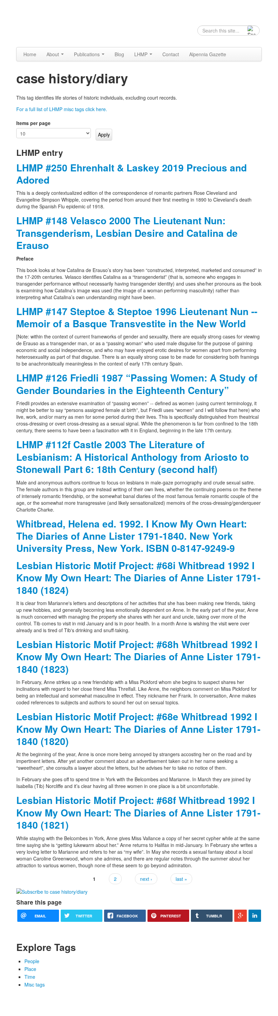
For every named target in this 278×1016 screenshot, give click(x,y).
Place (30, 969)
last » (181, 878)
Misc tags (34, 984)
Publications (87, 54)
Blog (119, 54)
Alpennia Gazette (207, 54)
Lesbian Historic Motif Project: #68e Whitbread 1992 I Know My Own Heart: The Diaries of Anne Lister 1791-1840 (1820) (138, 728)
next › (146, 878)
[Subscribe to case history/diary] (51, 891)
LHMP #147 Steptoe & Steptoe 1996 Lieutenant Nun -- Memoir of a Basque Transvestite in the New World (136, 317)
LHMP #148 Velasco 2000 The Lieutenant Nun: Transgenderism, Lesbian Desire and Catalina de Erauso (127, 232)
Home (29, 54)
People (31, 961)
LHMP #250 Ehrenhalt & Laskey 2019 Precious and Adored (131, 174)
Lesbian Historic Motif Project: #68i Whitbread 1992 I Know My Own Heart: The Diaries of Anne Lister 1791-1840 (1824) (138, 577)
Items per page (33, 123)
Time (29, 976)
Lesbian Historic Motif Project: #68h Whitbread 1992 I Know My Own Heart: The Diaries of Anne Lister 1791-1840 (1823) (138, 656)
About (53, 54)
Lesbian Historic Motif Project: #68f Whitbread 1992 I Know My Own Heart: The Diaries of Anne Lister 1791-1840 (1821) (138, 812)
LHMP (141, 54)
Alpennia (51, 23)
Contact (170, 54)
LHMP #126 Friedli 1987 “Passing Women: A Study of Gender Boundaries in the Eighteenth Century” (136, 384)
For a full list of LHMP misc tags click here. (61, 109)
